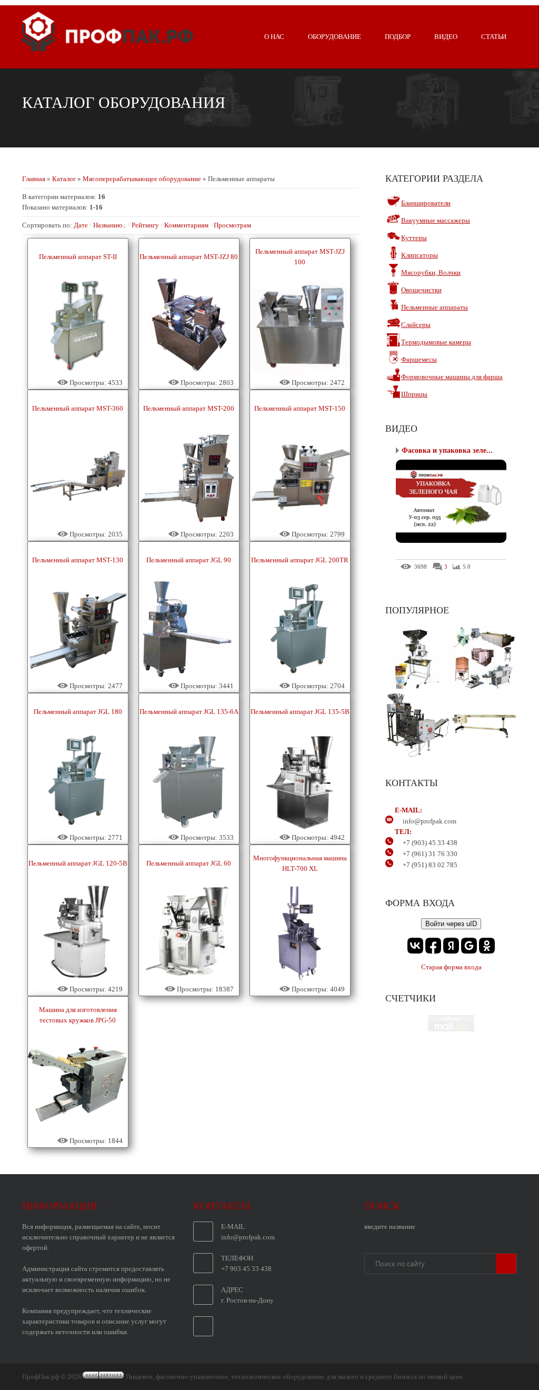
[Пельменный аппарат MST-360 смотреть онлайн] (78, 525)
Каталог (64, 179)
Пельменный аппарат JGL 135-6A (188, 712)
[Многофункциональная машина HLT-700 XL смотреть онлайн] (300, 980)
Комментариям (186, 225)
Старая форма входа (451, 967)
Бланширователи (426, 203)
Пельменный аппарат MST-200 (188, 408)
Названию (108, 225)
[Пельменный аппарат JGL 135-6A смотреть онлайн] (189, 828)
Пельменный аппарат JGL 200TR (299, 560)
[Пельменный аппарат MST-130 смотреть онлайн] (78, 676)
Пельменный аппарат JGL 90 (188, 560)
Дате (81, 225)
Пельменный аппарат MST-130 (77, 560)
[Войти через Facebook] (433, 946)
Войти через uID (451, 924)
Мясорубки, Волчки (431, 272)
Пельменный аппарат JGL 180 (78, 712)
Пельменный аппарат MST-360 (77, 408)
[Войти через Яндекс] (451, 946)
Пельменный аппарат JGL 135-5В (300, 712)
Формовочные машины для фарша (452, 377)
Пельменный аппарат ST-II (78, 257)
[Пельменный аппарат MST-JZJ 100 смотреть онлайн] (300, 373)
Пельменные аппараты (434, 307)
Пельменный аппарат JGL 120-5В (77, 863)
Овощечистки (421, 290)
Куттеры (414, 238)
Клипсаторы (419, 255)
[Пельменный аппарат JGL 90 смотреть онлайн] (189, 676)
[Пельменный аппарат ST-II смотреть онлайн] (78, 373)
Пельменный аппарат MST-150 (299, 408)
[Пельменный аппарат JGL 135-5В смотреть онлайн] (300, 828)
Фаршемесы (419, 359)
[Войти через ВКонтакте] (415, 946)
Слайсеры (416, 325)
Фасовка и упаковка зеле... (447, 450)
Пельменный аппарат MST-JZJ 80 (188, 257)
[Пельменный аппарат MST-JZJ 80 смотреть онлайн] (189, 373)
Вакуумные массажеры (435, 220)
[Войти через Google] (469, 946)
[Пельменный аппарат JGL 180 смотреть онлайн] (78, 828)
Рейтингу (145, 225)
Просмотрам (232, 225)
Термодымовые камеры (436, 342)
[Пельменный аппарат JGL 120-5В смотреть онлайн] (78, 980)
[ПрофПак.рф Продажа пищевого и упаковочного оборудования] (107, 47)
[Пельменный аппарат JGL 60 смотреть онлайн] (189, 980)
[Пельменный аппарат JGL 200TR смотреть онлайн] (300, 676)
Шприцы (414, 394)
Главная (33, 179)
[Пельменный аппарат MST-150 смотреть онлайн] (300, 525)
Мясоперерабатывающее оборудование (142, 179)
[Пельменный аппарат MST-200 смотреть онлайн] (189, 525)
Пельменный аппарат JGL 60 (188, 863)
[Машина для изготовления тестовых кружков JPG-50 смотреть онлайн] (78, 1131)
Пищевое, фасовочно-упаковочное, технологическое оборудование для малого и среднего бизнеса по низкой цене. (295, 1377)
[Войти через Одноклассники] (487, 946)
